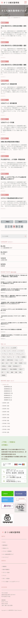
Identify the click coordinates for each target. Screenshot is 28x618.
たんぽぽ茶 (13, 347)
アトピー (4, 575)
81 (22, 226)
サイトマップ (5, 557)
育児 (8, 372)
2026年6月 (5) (8, 388)
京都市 (3, 360)
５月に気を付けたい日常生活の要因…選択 (13, 45)
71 (11, 226)
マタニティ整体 (6, 572)
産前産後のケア (16, 366)
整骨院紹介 (5, 545)
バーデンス (4, 353)
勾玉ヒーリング (18, 360)
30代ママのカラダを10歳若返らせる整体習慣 (11, 329)
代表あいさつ (6, 548)
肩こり (3, 372)
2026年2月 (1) (8, 397)
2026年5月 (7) (8, 391)
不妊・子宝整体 (6, 578)
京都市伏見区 (10, 360)
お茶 (3, 347)
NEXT (20, 221)
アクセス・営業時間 (7, 551)
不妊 (18, 357)
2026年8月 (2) (8, 386)
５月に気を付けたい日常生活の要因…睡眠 (13, 64)
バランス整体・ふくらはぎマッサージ (11, 581)
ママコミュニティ (20, 353)
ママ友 (3, 357)
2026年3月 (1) (8, 395)
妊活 (7, 363)
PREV (7, 221)
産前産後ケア (5, 369)
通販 (16, 372)
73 (16, 226)
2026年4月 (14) (8, 393)
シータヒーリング (6, 350)
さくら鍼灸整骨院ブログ (8, 554)
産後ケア (21, 369)
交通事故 (23, 357)
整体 (16, 363)
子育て (11, 363)
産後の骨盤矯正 (13, 369)
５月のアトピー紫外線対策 (9, 103)
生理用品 (4, 366)
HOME (9, 17)
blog (4, 22)
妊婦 (3, 363)
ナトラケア (20, 350)
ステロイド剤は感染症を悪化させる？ (12, 198)
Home (4, 542)
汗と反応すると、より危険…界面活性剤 (13, 159)
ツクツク (14, 350)
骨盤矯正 (4, 375)
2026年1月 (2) (8, 399)
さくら (7, 347)
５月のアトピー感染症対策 (9, 84)
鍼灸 (20, 372)
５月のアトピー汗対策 (7, 122)
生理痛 (9, 366)
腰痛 (12, 372)
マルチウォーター (11, 357)
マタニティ (11, 353)
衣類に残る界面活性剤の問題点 (10, 141)
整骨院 (20, 363)
